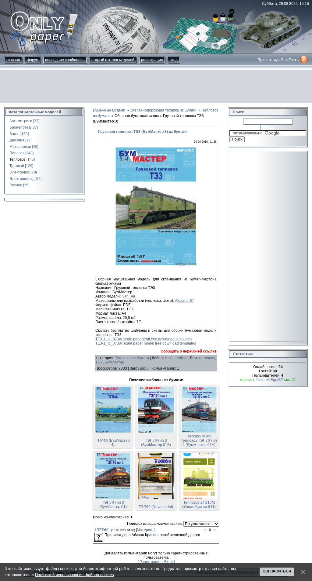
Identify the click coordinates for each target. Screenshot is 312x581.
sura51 (290, 380)
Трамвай (16, 166)
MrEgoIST (274, 380)
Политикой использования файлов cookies (74, 574)
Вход (174, 60)
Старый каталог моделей (112, 60)
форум (32, 60)
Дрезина (16, 140)
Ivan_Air (128, 296)
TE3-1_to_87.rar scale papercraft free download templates (143, 339)
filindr (260, 380)
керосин (247, 380)
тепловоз (207, 358)
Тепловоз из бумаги (132, 358)
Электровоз (19, 172)
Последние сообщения (65, 60)
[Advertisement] (156, 86)
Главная (13, 60)
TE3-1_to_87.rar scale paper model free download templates (145, 343)
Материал (145, 530)
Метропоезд (20, 146)
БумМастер (114, 362)
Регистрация (152, 60)
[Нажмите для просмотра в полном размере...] (156, 266)
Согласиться (277, 571)
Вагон (14, 134)
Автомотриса (20, 121)
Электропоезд (21, 179)
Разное (15, 185)
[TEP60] (98, 537)
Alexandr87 (184, 300)
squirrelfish (177, 358)
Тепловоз (17, 159)
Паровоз (16, 153)
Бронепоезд (20, 127)
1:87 (99, 362)
